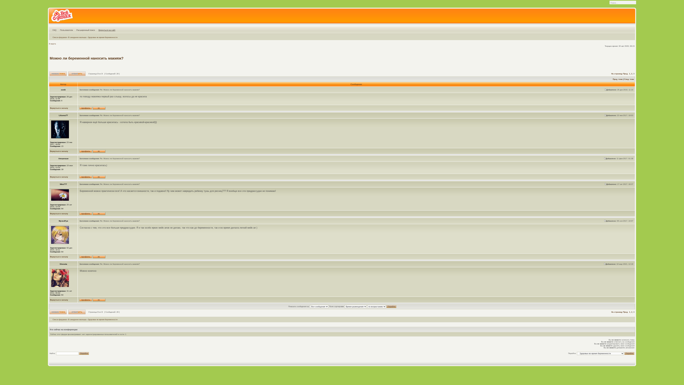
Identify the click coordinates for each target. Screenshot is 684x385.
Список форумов (60, 37)
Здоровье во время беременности (103, 37)
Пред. (625, 74)
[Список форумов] (62, 17)
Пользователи (66, 30)
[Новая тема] (58, 73)
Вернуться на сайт (107, 30)
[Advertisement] (569, 58)
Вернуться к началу (59, 108)
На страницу (617, 74)
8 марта (52, 44)
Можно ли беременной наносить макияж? (86, 58)
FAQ (54, 30)
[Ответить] (77, 73)
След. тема (629, 79)
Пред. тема (618, 79)
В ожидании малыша (77, 37)
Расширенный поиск (85, 30)
